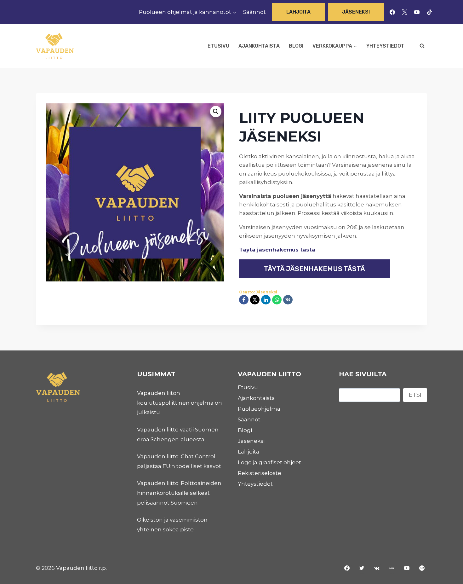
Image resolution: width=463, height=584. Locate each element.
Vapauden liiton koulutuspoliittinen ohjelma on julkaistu (179, 402)
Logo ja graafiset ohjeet (269, 462)
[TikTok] (429, 12)
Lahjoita (298, 12)
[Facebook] (392, 12)
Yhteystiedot (385, 46)
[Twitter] (362, 568)
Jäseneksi (356, 12)
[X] (404, 12)
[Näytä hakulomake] (422, 46)
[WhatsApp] (277, 299)
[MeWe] (391, 568)
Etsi (415, 394)
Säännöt (254, 12)
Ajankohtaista (259, 46)
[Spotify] (421, 568)
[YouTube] (417, 12)
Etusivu (218, 46)
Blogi (296, 46)
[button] (215, 111)
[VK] (288, 299)
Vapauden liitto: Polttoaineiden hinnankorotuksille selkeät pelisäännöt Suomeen (179, 493)
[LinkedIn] (266, 299)
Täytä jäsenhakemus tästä (277, 249)
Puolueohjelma (259, 409)
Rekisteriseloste (259, 473)
